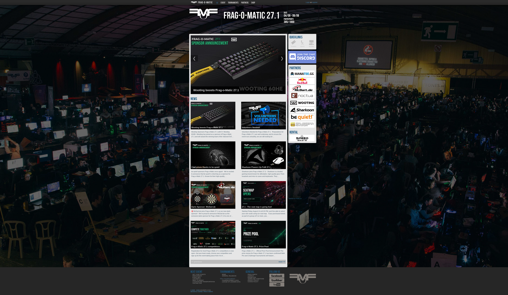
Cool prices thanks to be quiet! (205, 167)
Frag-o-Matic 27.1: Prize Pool (255, 246)
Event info (196, 277)
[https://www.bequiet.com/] (302, 120)
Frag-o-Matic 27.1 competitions (205, 246)
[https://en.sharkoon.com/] (302, 113)
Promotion (252, 277)
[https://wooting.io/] (302, 106)
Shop (253, 2)
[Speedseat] (302, 141)
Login (308, 2)
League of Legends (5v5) (231, 282)
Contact (251, 276)
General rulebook (229, 276)
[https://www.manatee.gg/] (302, 77)
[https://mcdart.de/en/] (302, 91)
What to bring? (198, 280)
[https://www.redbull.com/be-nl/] (302, 84)
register (315, 2)
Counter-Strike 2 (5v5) (230, 280)
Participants (197, 276)
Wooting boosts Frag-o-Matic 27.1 (207, 127)
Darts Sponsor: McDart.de (203, 207)
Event (223, 2)
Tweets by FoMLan (295, 198)
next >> (282, 262)
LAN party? (196, 279)
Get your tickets (199, 274)
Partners (245, 2)
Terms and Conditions (256, 279)
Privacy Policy (253, 280)
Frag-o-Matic (252, 274)
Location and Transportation (203, 281)
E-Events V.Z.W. (205, 290)
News (224, 274)
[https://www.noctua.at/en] (302, 98)
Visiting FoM (197, 283)
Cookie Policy (253, 281)
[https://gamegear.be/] (302, 127)
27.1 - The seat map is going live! (257, 207)
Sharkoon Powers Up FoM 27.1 (256, 167)
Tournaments (233, 2)
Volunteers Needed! (251, 127)
